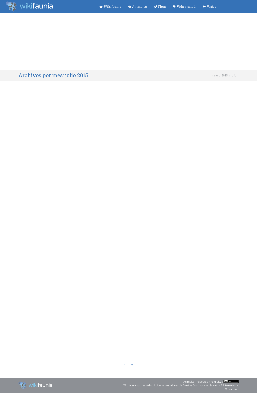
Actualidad (29, 144)
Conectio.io (232, 389)
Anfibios (42, 144)
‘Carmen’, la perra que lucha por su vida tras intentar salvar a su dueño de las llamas (106, 329)
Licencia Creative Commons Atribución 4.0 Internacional (205, 385)
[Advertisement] (128, 41)
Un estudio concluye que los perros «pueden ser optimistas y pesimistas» (95, 228)
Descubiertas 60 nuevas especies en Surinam (67, 137)
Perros (41, 235)
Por (57, 144)
